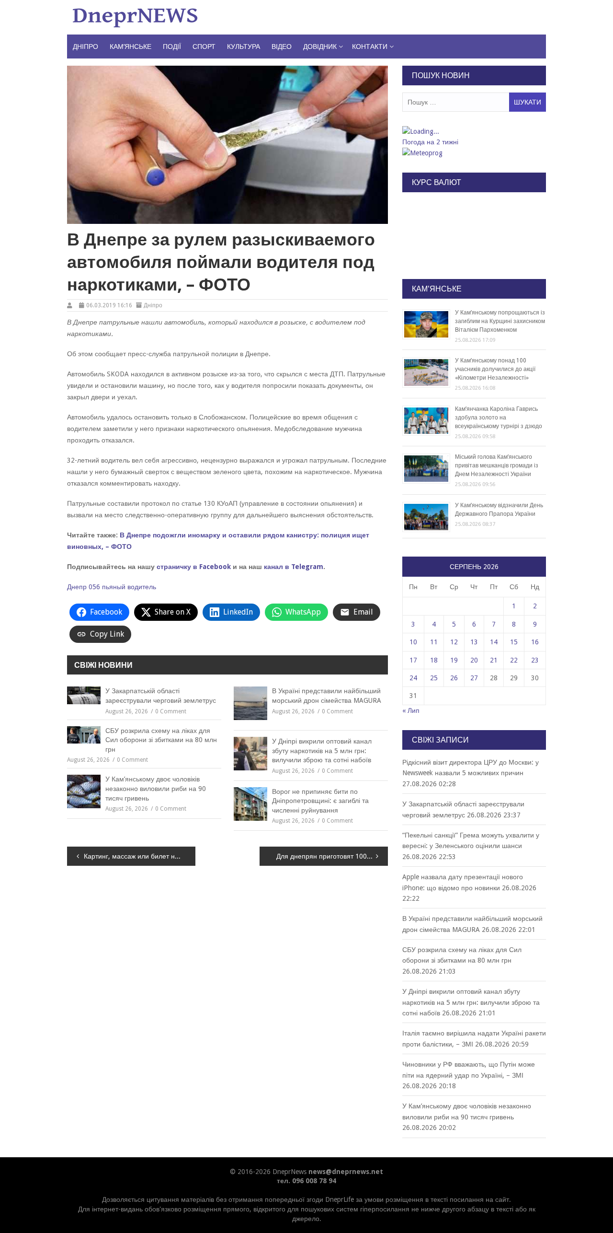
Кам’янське (130, 46)
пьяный (113, 587)
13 (474, 642)
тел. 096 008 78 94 (306, 1181)
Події (172, 46)
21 (494, 660)
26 (454, 678)
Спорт (204, 46)
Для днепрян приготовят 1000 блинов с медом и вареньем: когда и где (332, 856)
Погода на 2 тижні (430, 142)
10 (413, 642)
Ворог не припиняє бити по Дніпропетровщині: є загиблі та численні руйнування (320, 801)
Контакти (369, 46)
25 (434, 678)
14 (494, 642)
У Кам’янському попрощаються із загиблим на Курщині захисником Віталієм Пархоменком (500, 321)
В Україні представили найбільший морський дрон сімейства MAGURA (326, 695)
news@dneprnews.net (345, 1171)
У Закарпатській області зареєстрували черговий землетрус (160, 695)
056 (94, 587)
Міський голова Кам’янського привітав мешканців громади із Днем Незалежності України (496, 465)
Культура (243, 46)
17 (413, 660)
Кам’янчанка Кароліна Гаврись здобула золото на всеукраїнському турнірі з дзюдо (498, 418)
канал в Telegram (293, 566)
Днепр (77, 587)
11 (434, 642)
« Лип (411, 710)
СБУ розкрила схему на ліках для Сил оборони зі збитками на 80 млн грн (161, 740)
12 (454, 642)
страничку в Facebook (194, 566)
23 (535, 660)
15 (514, 642)
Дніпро (85, 46)
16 (535, 642)
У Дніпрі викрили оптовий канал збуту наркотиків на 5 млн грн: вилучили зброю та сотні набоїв (322, 750)
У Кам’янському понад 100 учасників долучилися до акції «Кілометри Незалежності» (495, 369)
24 (413, 678)
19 (454, 660)
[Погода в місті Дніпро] (473, 131)
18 (434, 660)
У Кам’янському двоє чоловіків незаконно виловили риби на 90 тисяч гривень (155, 788)
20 (474, 660)
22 (514, 660)
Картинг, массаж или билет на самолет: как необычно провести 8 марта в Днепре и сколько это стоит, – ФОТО (139, 856)
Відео (282, 46)
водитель (141, 587)
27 (474, 678)
